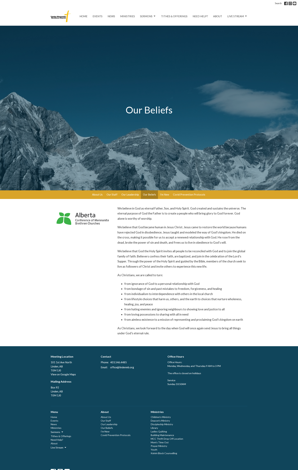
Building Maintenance (162, 435)
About (217, 16)
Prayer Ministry (159, 445)
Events (97, 16)
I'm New (164, 194)
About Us (97, 194)
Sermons (146, 16)
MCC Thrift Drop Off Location (167, 438)
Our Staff (112, 194)
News (111, 16)
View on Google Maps (63, 374)
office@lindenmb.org (122, 367)
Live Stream (235, 16)
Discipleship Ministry (162, 424)
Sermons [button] (55, 432)
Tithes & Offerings (174, 16)
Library (154, 427)
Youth (154, 449)
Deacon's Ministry (160, 420)
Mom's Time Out (160, 442)
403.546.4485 (118, 362)
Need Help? (200, 16)
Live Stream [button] (57, 447)
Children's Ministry (161, 417)
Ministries (127, 16)
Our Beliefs (149, 194)
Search (278, 3)
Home (83, 16)
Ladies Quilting (159, 431)
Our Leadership (130, 194)
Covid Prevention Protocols (189, 194)
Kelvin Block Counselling (164, 453)
